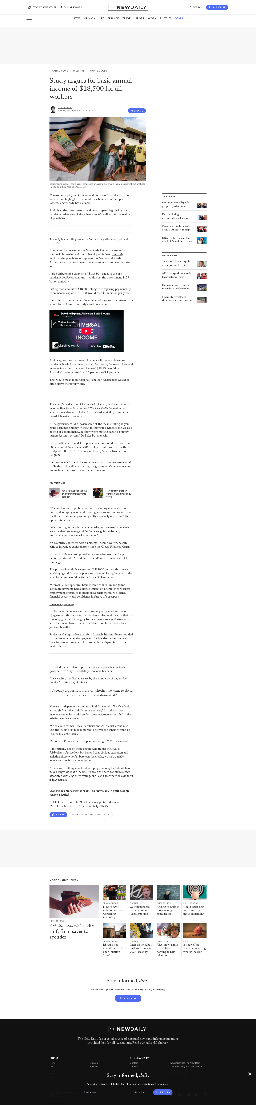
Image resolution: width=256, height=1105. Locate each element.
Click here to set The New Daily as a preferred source (86, 802)
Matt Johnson (65, 107)
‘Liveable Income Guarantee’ (110, 634)
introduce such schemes (74, 547)
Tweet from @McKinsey (61, 604)
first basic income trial (90, 585)
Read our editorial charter (150, 1043)
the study (117, 254)
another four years (95, 364)
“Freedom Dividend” (86, 558)
